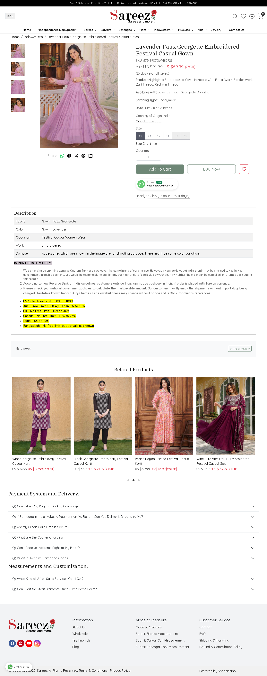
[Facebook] (12, 641)
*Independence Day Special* (57, 30)
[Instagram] (36, 641)
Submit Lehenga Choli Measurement (162, 647)
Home (27, 30)
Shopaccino (227, 671)
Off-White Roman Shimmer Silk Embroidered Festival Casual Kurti (160, 461)
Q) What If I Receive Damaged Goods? (41, 558)
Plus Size (184, 30)
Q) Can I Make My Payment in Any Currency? (45, 506)
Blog (75, 647)
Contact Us (236, 30)
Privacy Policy (120, 670)
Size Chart (144, 144)
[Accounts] (252, 16)
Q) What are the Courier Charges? (38, 537)
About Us (79, 627)
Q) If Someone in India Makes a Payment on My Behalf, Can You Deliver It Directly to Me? (77, 517)
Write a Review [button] (240, 348)
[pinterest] (83, 155)
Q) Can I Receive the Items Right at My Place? (46, 548)
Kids (200, 30)
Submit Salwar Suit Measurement (160, 640)
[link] (235, 16)
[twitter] (76, 155)
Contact (205, 627)
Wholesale (80, 634)
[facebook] (69, 155)
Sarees (88, 30)
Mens (143, 30)
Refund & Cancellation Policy (220, 647)
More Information (148, 121)
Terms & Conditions (93, 670)
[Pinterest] (20, 641)
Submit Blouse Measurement (157, 634)
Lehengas (125, 30)
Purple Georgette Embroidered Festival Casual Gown (42, 461)
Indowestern (162, 30)
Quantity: (143, 151)
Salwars (106, 30)
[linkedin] (90, 155)
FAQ (202, 634)
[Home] (133, 16)
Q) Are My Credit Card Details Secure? (40, 527)
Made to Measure (149, 627)
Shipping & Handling (214, 640)
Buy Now (211, 169)
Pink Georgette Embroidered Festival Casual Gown (101, 461)
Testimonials (81, 640)
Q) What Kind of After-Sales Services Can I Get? (47, 579)
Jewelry (216, 30)
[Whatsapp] (62, 155)
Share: (52, 156)
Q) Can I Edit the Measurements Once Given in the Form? (54, 589)
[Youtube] (28, 641)
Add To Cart (160, 169)
